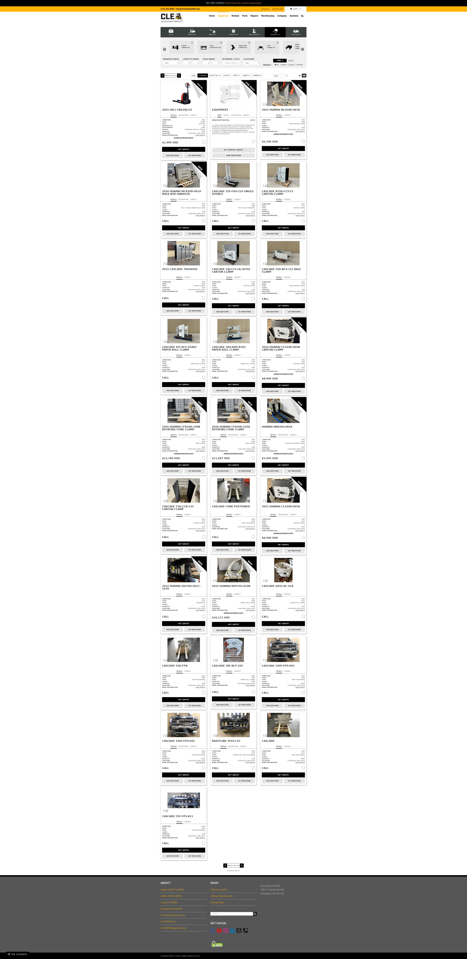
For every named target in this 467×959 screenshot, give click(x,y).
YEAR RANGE (209, 59)
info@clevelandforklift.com (188, 9)
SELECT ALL (214, 75)
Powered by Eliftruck (233, 870)
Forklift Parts (169, 921)
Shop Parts (218, 902)
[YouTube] (219, 930)
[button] (302, 15)
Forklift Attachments (173, 915)
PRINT (235, 75)
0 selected (203, 75)
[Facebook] (212, 930)
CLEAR (225, 75)
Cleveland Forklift (167, 956)
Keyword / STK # (231, 59)
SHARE (245, 75)
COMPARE (256, 75)
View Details (200, 135)
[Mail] (239, 930)
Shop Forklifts (220, 889)
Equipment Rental (172, 908)
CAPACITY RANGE (191, 59)
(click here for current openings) (243, 3)
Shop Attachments (222, 896)
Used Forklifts (170, 902)
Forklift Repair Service (174, 928)
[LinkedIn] (232, 930)
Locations (248, 59)
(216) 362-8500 (167, 9)
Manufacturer (171, 59)
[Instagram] (226, 930)
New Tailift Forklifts (173, 889)
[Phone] (245, 930)
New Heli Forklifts (172, 896)
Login (194, 75)
